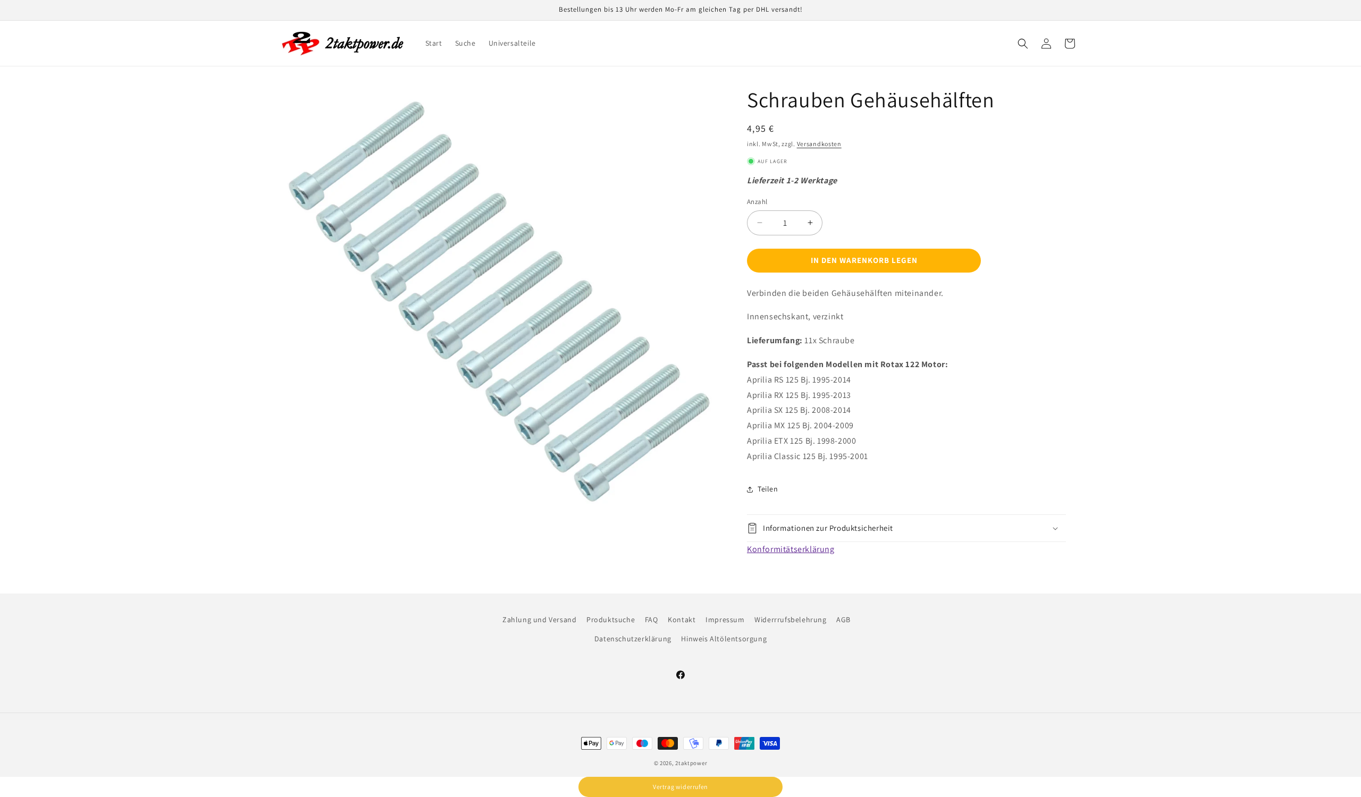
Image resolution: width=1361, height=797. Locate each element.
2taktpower (691, 763)
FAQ (651, 619)
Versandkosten (819, 144)
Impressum (724, 619)
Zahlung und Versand (539, 619)
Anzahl (757, 201)
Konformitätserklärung (791, 549)
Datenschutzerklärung (632, 638)
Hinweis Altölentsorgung (724, 638)
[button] (1023, 43)
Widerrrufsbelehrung (790, 619)
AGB (843, 619)
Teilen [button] (768, 489)
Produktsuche (610, 619)
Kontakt (681, 619)
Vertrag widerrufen (680, 787)
